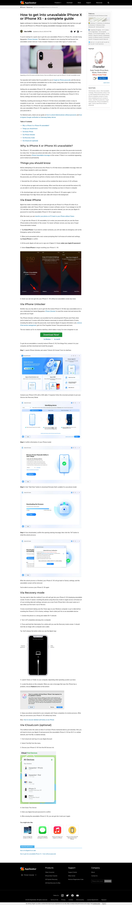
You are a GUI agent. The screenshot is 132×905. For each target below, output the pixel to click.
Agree (104, 903)
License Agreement (92, 899)
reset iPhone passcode (99, 100)
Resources (99, 2)
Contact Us (94, 876)
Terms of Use (54, 899)
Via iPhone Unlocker (28, 135)
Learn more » (106, 82)
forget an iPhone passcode (62, 80)
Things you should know (30, 128)
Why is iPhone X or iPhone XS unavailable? (35, 125)
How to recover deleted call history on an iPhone (39, 720)
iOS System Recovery (51, 879)
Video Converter (49, 872)
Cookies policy (96, 903)
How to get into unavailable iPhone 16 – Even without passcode (38, 854)
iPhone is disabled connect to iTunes (98, 96)
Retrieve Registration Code (75, 879)
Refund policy (80, 899)
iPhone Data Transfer (51, 876)
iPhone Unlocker (32, 39)
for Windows (47, 339)
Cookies (71, 899)
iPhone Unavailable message (41, 155)
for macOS (57, 339)
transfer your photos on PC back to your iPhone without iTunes (54, 216)
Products (57, 2)
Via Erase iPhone (27, 131)
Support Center (72, 872)
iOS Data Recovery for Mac (52, 883)
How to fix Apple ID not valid (28, 850)
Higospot (103, 899)
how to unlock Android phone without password (61, 115)
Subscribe (108, 881)
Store (79, 2)
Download (69, 2)
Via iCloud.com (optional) (30, 141)
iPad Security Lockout (94, 91)
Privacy (63, 899)
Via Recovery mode (28, 138)
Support (88, 2)
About (93, 872)
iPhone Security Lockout (100, 92)
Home (23, 7)
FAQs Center (71, 876)
